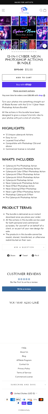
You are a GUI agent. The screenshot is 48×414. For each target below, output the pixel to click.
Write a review (24, 289)
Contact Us (24, 364)
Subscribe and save (23, 385)
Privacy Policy (24, 368)
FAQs (24, 348)
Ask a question (24, 247)
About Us (24, 352)
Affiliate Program (24, 360)
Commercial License (24, 376)
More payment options (24, 90)
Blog (24, 356)
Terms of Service (24, 372)
